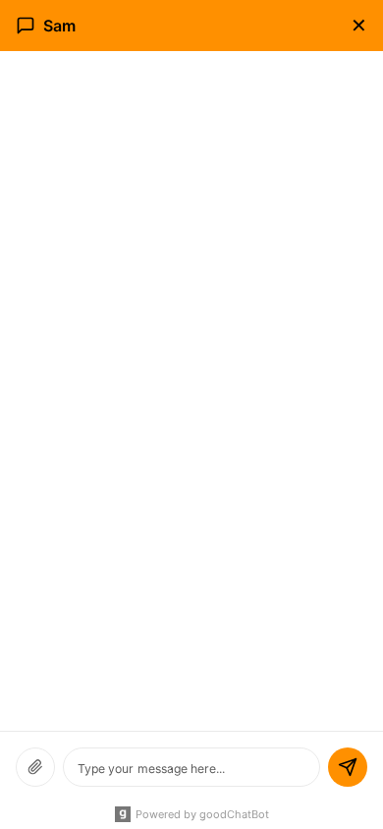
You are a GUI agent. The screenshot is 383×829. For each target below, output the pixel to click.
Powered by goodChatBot (202, 814)
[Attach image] (35, 767)
